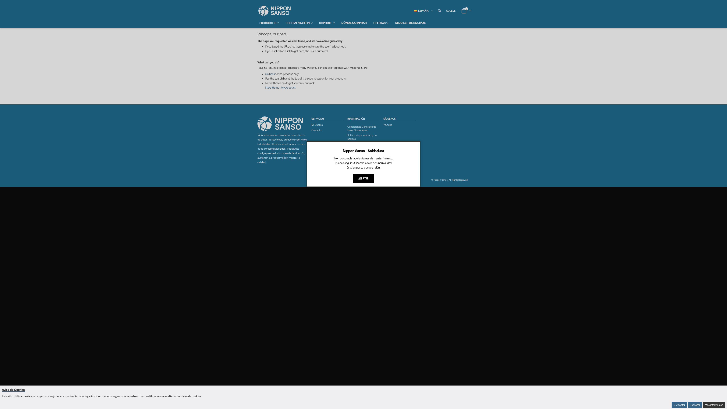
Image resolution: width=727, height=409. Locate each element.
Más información (714, 404)
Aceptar (680, 404)
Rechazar (695, 404)
